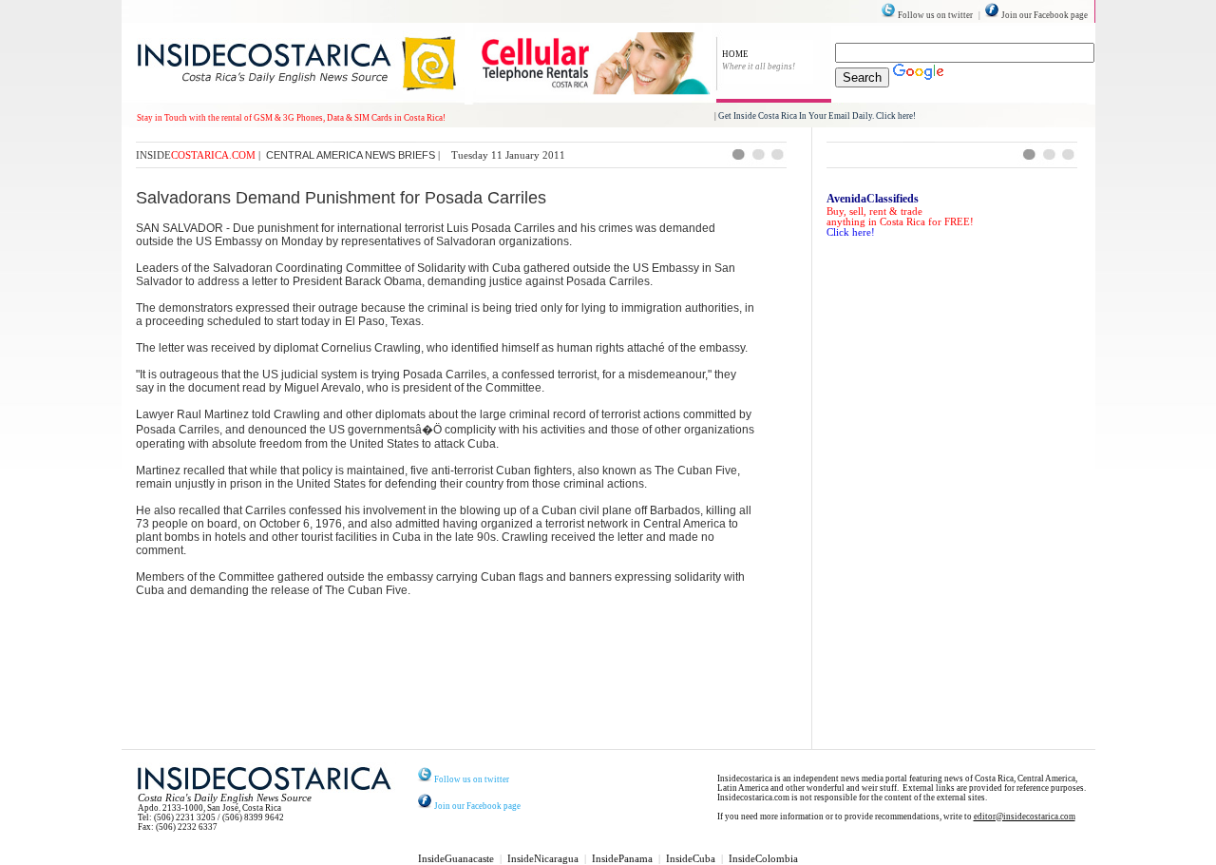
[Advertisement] (464, 702)
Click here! (850, 232)
